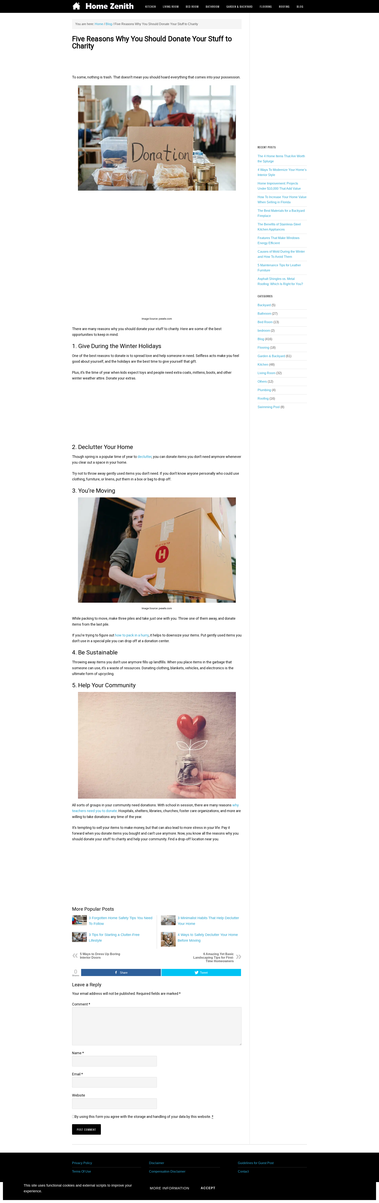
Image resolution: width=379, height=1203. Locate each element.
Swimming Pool (269, 407)
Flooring (263, 347)
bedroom (264, 330)
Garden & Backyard (271, 356)
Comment (81, 1004)
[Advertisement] (157, 62)
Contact (243, 1171)
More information (169, 1188)
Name (78, 1053)
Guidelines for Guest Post (256, 1163)
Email (77, 1074)
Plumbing (264, 390)
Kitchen (263, 364)
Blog (261, 339)
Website (78, 1095)
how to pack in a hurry (132, 635)
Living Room (266, 373)
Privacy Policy (82, 1163)
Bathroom (264, 313)
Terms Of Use (81, 1171)
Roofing (263, 398)
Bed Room (265, 322)
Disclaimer (156, 1163)
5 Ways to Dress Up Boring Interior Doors (100, 955)
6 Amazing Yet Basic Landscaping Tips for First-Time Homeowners (213, 957)
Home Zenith (103, 6)
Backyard (264, 305)
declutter (145, 457)
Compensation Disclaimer (167, 1171)
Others (262, 381)
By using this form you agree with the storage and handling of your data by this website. (144, 1117)
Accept (208, 1188)
